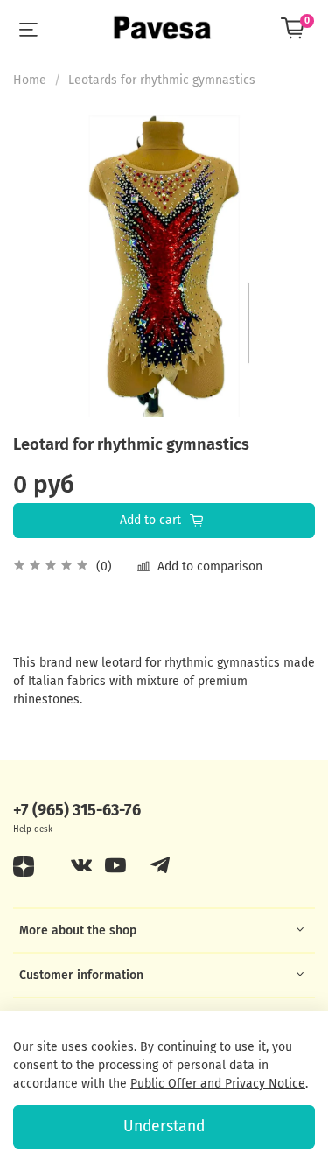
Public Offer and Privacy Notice (217, 1083)
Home (29, 80)
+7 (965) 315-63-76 (77, 810)
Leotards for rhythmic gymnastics (161, 80)
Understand (164, 1126)
